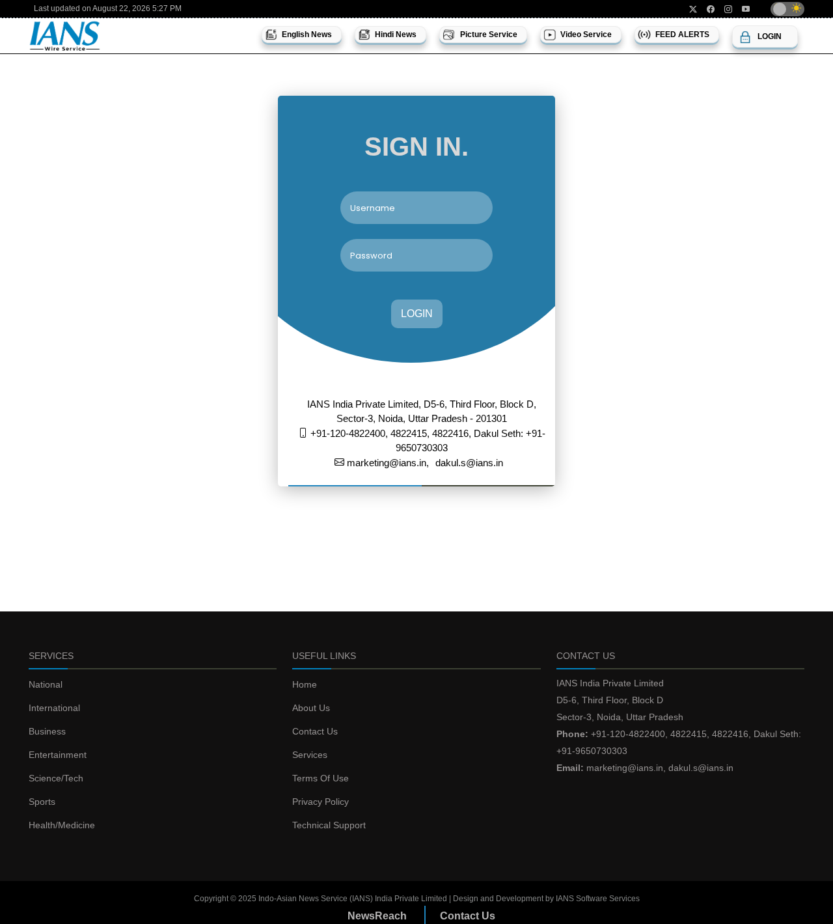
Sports (42, 801)
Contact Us (315, 731)
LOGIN (417, 313)
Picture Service (488, 34)
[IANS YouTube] (741, 9)
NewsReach (377, 915)
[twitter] (688, 9)
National (45, 684)
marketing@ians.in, (386, 462)
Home (304, 684)
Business (47, 731)
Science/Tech (56, 778)
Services (309, 754)
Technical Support (329, 825)
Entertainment (58, 754)
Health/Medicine (62, 825)
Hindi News (395, 34)
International (54, 708)
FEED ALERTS (682, 34)
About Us (311, 708)
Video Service (586, 34)
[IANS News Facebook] (706, 9)
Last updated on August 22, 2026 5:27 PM (108, 8)
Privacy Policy (320, 801)
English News (307, 34)
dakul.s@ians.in (469, 462)
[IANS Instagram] (723, 9)
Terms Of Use (320, 778)
